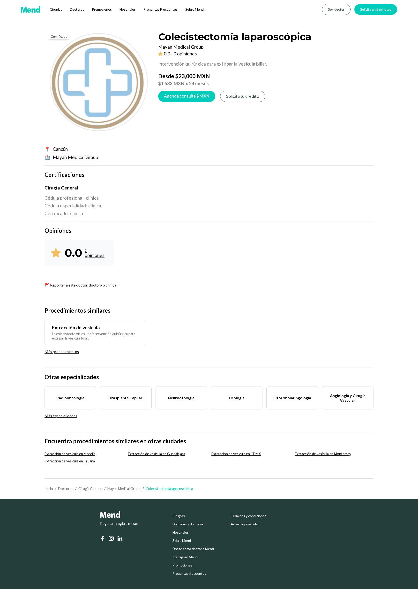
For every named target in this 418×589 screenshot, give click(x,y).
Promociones (102, 9)
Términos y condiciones (248, 516)
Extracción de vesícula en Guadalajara (156, 454)
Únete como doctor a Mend (193, 549)
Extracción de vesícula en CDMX (236, 454)
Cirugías (56, 9)
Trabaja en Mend (185, 557)
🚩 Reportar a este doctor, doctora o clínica (80, 285)
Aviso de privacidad (245, 524)
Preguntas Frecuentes (160, 9)
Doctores (77, 9)
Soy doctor (336, 9)
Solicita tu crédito (242, 96)
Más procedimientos (62, 351)
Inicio (49, 489)
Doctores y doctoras (187, 524)
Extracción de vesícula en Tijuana (70, 461)
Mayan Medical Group (124, 489)
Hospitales (127, 9)
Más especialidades (61, 415)
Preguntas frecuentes (189, 573)
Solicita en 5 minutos (375, 9)
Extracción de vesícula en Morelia (70, 454)
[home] (30, 9)
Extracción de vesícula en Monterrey (323, 454)
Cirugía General (90, 489)
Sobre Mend (194, 9)
